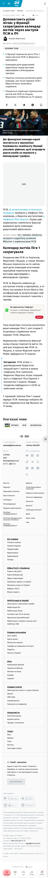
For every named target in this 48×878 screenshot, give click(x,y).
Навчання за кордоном (17, 704)
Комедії (10, 675)
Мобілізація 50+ (13, 607)
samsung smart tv (28, 805)
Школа (10, 694)
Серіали (10, 678)
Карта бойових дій (15, 575)
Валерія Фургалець (17, 39)
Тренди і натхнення (15, 723)
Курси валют (12, 639)
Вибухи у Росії (13, 589)
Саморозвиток (13, 701)
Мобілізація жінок (15, 611)
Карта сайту (30, 518)
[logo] (17, 3)
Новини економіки (16, 632)
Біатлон (10, 745)
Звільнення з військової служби (20, 604)
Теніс (9, 741)
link (27, 455)
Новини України (14, 546)
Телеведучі (7, 500)
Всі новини (12, 539)
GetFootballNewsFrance (24, 43)
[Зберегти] (41, 105)
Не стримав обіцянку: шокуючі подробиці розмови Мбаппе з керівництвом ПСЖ (22, 238)
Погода (10, 560)
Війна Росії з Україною (18, 568)
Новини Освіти (14, 687)
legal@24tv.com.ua (33, 843)
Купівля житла (13, 719)
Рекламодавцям (9, 504)
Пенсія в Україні (14, 653)
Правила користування (12, 508)
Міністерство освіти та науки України (23, 690)
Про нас (6, 483)
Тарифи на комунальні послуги (20, 646)
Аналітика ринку (14, 716)
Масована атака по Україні (18, 585)
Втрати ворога (13, 592)
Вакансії (29, 505)
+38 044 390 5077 (33, 445)
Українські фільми (15, 668)
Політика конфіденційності (10, 513)
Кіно (9, 661)
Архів (28, 514)
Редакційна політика (11, 491)
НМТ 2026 (11, 697)
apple (28, 798)
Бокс (9, 735)
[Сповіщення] (45, 3)
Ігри (27, 522)
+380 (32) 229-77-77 (17, 841)
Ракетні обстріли (14, 571)
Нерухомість (13, 712)
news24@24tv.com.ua (12, 445)
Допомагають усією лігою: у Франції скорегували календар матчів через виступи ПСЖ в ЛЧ (35, 11)
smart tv (10, 805)
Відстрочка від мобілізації (18, 618)
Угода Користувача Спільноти (33, 488)
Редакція (6, 487)
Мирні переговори (15, 578)
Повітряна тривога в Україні (19, 582)
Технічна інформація (34, 497)
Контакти (29, 501)
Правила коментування (35, 493)
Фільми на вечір (14, 672)
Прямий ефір (12, 549)
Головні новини (14, 542)
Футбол (20, 11)
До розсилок (16, 782)
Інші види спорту (14, 748)
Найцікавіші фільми (15, 665)
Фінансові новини (15, 643)
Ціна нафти (12, 636)
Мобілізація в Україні (18, 600)
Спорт (10, 731)
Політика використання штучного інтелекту (12, 519)
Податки (10, 649)
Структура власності (34, 510)
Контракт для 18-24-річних (18, 614)
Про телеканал (9, 495)
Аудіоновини (12, 556)
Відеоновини (12, 553)
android (10, 798)
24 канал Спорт (9, 11)
